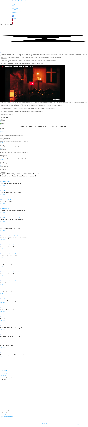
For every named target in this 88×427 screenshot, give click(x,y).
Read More (2, 131)
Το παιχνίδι (14, 4)
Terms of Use (44, 423)
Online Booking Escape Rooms (7, 416)
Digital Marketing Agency (82, 424)
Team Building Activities (16, 9)
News (2, 417)
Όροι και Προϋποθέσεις (44, 422)
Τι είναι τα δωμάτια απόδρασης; (7, 414)
